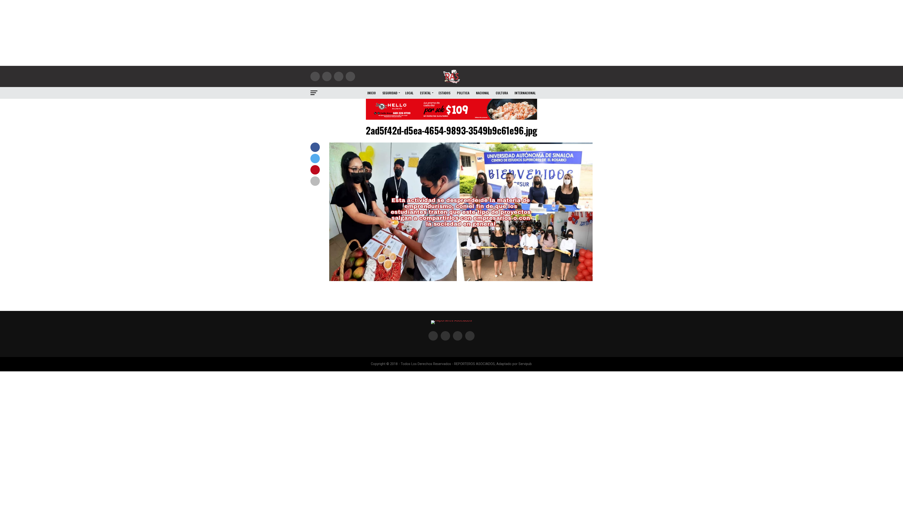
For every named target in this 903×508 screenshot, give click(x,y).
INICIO (371, 92)
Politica (463, 92)
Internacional (525, 92)
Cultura (502, 92)
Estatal (425, 92)
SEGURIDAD (389, 92)
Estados (444, 92)
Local (409, 92)
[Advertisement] (451, 33)
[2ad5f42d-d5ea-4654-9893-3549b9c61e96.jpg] (461, 280)
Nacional (482, 92)
